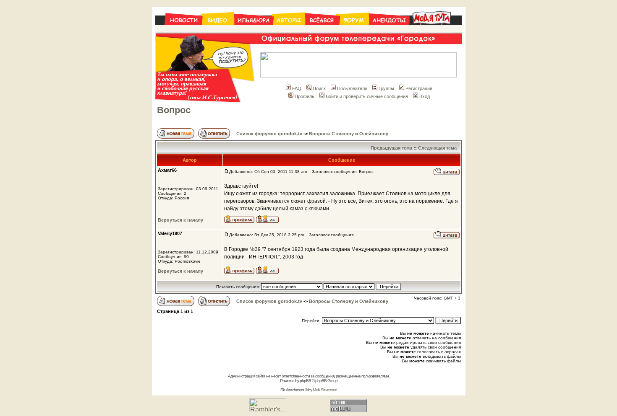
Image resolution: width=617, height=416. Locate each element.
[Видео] (218, 30)
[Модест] (435, 30)
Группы (386, 88)
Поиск (319, 88)
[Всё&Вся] (322, 30)
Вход (424, 96)
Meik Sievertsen (325, 390)
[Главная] (178, 30)
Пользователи (352, 88)
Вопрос (174, 110)
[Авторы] (289, 30)
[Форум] (354, 30)
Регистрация (418, 88)
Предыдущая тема (391, 147)
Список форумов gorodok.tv (269, 133)
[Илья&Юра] (253, 30)
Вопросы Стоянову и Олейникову (348, 133)
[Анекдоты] (389, 30)
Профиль (304, 96)
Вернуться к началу (180, 219)
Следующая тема (437, 147)
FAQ (296, 88)
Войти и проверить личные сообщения (367, 96)
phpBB (305, 380)
